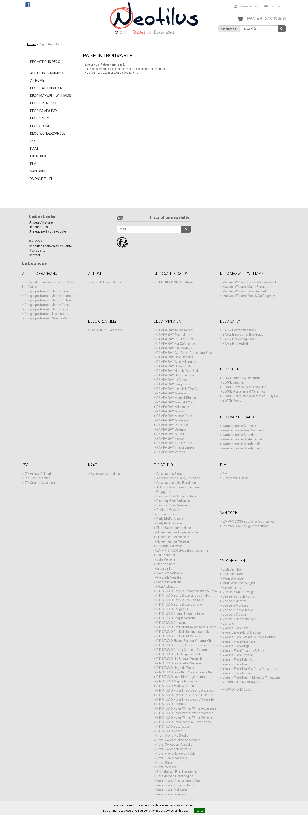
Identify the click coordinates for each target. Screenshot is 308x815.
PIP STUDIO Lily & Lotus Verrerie (179, 663)
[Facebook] (27, 4)
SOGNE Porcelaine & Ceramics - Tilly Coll (251, 396)
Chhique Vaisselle (169, 510)
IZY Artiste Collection (39, 473)
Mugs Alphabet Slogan (239, 583)
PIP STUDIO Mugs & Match (175, 686)
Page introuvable (49, 44)
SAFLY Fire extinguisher (239, 339)
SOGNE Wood (232, 400)
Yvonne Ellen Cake (236, 628)
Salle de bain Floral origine (174, 776)
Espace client (250, 6)
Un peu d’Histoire (41, 222)
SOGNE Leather (233, 382)
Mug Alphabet (166, 586)
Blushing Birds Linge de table (176, 496)
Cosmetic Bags (167, 514)
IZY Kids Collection (38, 478)
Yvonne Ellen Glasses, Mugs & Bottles (249, 637)
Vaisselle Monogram (237, 605)
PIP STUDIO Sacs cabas (173, 726)
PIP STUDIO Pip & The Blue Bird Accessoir (185, 690)
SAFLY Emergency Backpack (243, 334)
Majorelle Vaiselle (168, 577)
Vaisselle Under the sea (239, 619)
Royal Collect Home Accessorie (178, 740)
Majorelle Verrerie (169, 582)
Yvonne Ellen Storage (238, 655)
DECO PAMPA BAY (43, 111)
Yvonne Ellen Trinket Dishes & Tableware (251, 678)
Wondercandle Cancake (239, 426)
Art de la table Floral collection (177, 487)
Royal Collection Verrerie (173, 749)
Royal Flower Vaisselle (172, 758)
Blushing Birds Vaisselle (173, 501)
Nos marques (38, 227)
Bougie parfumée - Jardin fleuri (47, 305)
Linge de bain (165, 564)
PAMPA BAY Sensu (170, 434)
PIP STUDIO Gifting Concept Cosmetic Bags (187, 645)
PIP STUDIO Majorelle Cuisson (177, 681)
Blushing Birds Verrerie (172, 505)
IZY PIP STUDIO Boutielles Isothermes (183, 550)
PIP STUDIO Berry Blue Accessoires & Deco (186, 591)
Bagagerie (163, 492)
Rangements (232, 587)
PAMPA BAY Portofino (172, 425)
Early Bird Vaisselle (169, 519)
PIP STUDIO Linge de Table (175, 668)
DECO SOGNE (40, 126)
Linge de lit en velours (106, 282)
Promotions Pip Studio (172, 735)
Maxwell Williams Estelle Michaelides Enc (251, 282)
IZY (32, 141)
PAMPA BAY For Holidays (174, 348)
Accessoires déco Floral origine (178, 482)
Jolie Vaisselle (166, 555)
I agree (199, 810)
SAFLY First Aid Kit (235, 343)
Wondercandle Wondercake (242, 444)
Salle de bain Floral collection (176, 771)
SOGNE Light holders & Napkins (244, 387)
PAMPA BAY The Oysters (174, 443)
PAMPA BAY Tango (170, 438)
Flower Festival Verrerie (173, 541)
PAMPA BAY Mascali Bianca (176, 398)
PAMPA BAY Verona (170, 452)
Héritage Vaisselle (169, 546)
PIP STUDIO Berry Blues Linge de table (183, 595)
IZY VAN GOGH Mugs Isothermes (246, 526)
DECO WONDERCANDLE (47, 133)
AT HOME (37, 81)
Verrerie (228, 623)
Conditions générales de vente (50, 246)
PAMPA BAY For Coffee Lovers (178, 343)
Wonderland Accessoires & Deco (179, 780)
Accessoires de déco (105, 473)
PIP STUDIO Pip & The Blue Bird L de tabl (184, 695)
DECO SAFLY (39, 118)
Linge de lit (164, 568)
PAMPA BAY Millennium (173, 407)
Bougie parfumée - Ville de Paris (47, 318)
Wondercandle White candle (242, 439)
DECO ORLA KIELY (43, 103)
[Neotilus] (154, 19)
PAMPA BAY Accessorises (175, 330)
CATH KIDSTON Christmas (174, 282)
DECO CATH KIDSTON (46, 88)
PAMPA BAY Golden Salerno (176, 366)
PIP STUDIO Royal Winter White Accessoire (186, 708)
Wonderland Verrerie (171, 794)
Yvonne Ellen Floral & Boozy (242, 632)
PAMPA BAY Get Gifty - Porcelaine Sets (184, 352)
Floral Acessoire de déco (173, 528)
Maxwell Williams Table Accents (245, 291)
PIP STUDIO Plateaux (171, 704)
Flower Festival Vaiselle (172, 537)
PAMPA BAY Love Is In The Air (177, 389)
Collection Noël (233, 574)
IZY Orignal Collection (40, 482)
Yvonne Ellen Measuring (240, 641)
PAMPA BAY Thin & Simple (175, 447)
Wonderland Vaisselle (171, 790)
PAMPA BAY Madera (171, 393)
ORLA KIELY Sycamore (106, 330)
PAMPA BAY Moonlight (172, 420)
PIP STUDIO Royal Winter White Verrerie (184, 717)
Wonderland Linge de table (175, 785)
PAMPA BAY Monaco (171, 411)
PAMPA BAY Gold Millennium (176, 361)
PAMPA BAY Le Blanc (171, 380)
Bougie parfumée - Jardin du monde (50, 296)
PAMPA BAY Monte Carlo (174, 416)
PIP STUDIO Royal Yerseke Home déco (183, 722)
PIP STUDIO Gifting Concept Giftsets (182, 650)
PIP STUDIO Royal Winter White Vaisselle (185, 713)
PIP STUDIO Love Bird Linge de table (181, 677)
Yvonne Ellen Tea (235, 664)
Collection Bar (232, 569)
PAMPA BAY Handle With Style (178, 371)
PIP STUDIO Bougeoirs (172, 609)
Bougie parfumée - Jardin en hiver (49, 300)
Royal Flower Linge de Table (176, 753)
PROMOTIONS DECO (45, 62)
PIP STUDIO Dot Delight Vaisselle (179, 636)
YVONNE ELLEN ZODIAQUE (241, 682)
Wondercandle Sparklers (240, 435)
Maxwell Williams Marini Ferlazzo (246, 287)
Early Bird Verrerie (169, 523)
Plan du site (37, 250)
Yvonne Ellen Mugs (236, 646)
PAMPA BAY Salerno (171, 429)
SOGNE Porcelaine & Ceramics (244, 391)
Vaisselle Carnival (235, 601)
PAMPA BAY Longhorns (173, 384)
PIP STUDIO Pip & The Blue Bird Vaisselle (185, 699)
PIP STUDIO (38, 156)
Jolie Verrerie (165, 559)
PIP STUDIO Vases (169, 731)
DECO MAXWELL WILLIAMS (50, 96)
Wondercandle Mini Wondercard (245, 430)
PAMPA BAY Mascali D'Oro (175, 402)
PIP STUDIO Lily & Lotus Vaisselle (179, 659)
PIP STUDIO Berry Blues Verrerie (179, 604)
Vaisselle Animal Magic (239, 592)
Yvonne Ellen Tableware (240, 659)
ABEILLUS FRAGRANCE (47, 73)
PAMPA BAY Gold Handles (174, 357)
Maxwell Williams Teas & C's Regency (249, 296)
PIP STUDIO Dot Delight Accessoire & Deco (186, 627)
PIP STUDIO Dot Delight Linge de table (183, 631)
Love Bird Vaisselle (169, 573)
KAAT (34, 149)
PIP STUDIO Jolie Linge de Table (179, 654)
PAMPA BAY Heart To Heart (175, 375)
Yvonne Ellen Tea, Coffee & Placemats (250, 669)
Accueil (31, 44)
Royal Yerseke (166, 767)
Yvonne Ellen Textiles (238, 673)
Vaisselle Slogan (234, 614)
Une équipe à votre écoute (47, 231)
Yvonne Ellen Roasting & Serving (245, 650)
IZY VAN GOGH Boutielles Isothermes (249, 521)
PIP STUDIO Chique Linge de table (180, 613)
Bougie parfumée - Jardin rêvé (46, 309)
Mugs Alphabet (233, 578)
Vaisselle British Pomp (238, 596)
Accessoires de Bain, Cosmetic (178, 478)
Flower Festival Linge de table (177, 532)
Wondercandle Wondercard (242, 448)
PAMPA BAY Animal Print (174, 334)
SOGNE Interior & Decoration (242, 378)
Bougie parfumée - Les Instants (47, 314)
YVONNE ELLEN (41, 179)
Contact (277, 6)
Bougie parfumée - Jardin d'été (47, 291)
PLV (33, 164)
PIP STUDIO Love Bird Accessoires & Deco (185, 672)
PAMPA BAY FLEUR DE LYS (175, 339)
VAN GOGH (38, 171)
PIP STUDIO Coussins (171, 622)
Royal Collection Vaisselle (174, 744)
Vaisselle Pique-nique (238, 610)
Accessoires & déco (170, 473)
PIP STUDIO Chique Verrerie (176, 618)
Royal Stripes (165, 762)
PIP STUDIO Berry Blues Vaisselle (179, 600)
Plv (225, 473)
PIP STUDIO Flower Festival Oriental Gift (184, 641)
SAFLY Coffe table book (239, 330)
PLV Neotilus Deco (235, 478)
